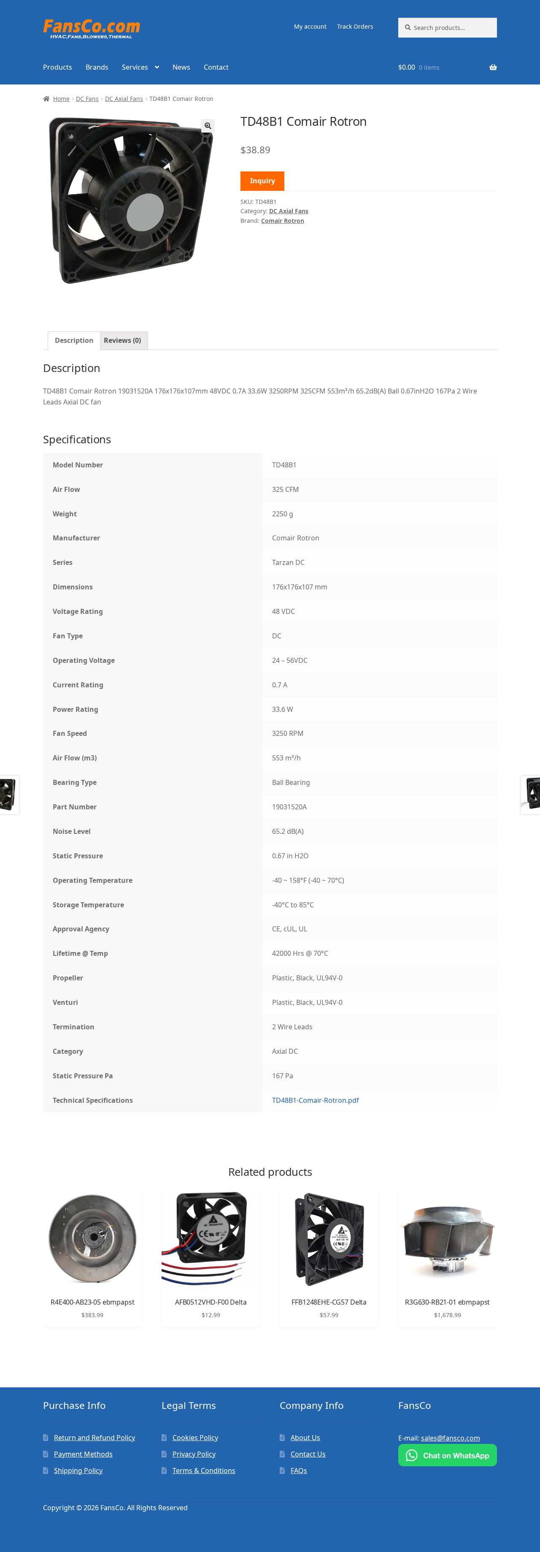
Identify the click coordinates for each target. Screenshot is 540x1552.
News (181, 67)
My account (310, 26)
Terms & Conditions (204, 1470)
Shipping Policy (78, 1470)
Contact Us (308, 1454)
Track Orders (355, 26)
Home (61, 99)
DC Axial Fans (124, 99)
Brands (97, 67)
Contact (216, 67)
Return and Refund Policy (94, 1437)
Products (57, 67)
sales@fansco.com (450, 1438)
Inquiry (262, 180)
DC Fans (87, 99)
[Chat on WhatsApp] (447, 1455)
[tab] (74, 340)
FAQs (299, 1470)
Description (74, 340)
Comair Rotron (282, 221)
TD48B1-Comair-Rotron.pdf (315, 1100)
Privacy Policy (194, 1454)
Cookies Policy (195, 1437)
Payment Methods (83, 1454)
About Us (305, 1437)
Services (135, 67)
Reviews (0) (122, 340)
